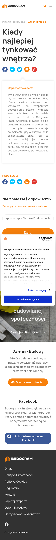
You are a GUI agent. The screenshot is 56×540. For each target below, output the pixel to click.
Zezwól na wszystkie (28, 299)
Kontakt (10, 494)
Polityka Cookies (16, 481)
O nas (8, 468)
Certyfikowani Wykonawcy (22, 514)
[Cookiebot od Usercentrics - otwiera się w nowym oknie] (39, 239)
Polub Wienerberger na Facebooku (29, 438)
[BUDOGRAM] (13, 6)
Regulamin (12, 488)
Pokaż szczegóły (37, 290)
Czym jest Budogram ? (26, 332)
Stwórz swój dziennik (29, 382)
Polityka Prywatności (19, 475)
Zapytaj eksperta (16, 501)
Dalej (28, 232)
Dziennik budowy (16, 507)
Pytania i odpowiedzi (13, 21)
